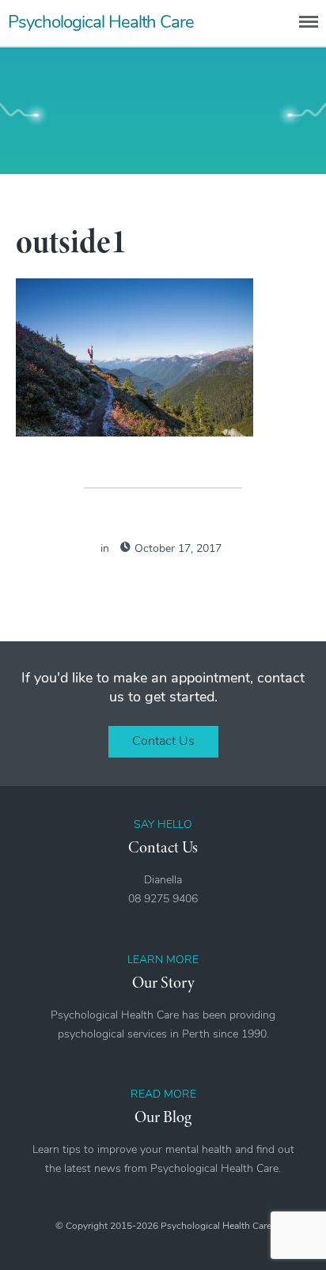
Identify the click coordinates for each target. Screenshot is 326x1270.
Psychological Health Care (101, 23)
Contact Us (163, 741)
